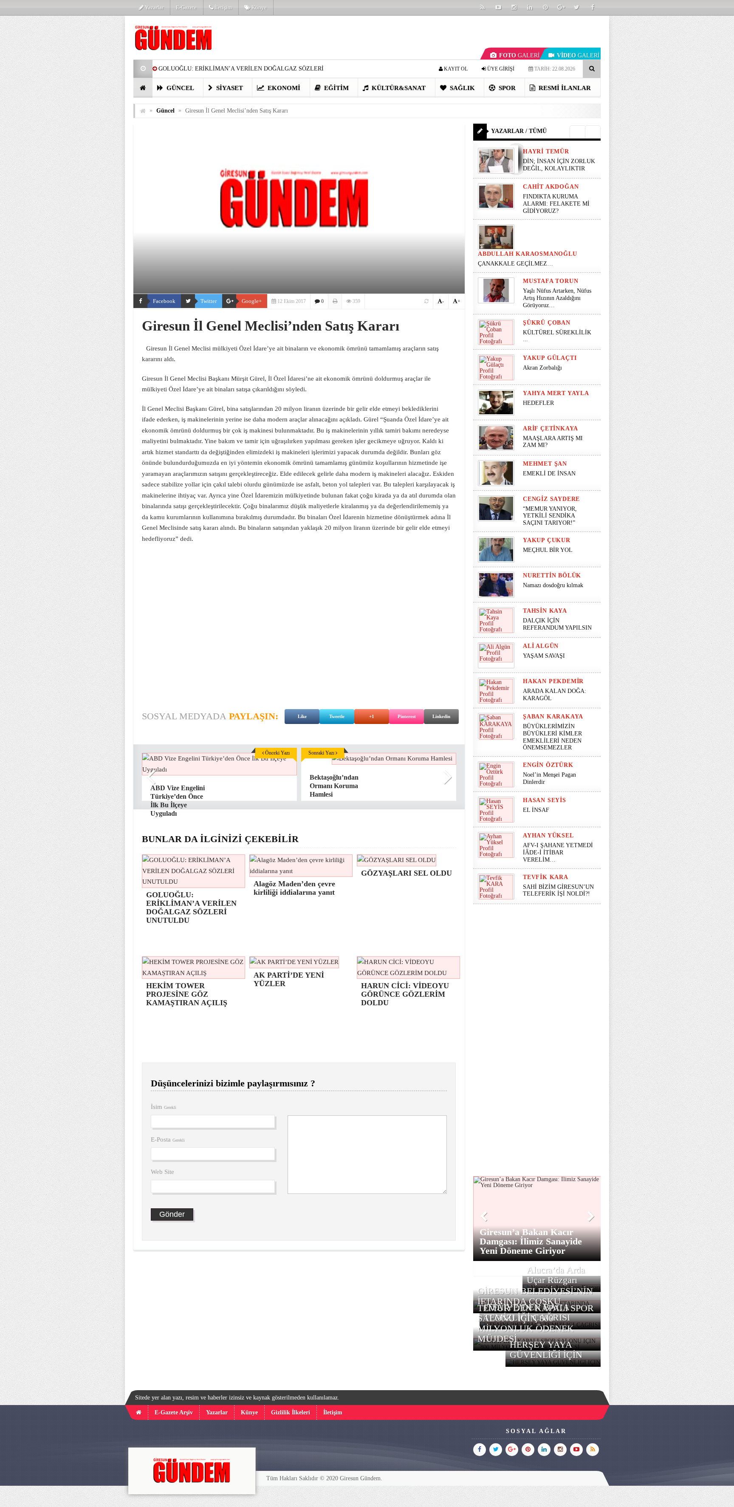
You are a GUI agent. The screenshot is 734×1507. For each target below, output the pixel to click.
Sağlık (461, 88)
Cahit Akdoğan (551, 187)
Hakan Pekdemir (553, 681)
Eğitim (335, 88)
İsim (163, 1106)
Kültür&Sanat (398, 88)
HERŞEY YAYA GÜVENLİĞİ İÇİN (546, 1349)
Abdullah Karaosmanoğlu (527, 254)
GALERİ (519, 55)
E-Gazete (186, 7)
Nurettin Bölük (552, 575)
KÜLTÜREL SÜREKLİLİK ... (557, 336)
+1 (371, 716)
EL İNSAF (536, 810)
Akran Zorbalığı (542, 368)
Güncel (179, 88)
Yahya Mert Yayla (556, 393)
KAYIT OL (455, 69)
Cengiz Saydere (551, 499)
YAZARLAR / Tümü (519, 131)
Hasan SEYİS (544, 800)
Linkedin (441, 716)
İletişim (222, 7)
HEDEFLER (538, 403)
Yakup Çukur (546, 540)
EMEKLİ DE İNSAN (549, 473)
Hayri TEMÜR (546, 151)
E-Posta (168, 1139)
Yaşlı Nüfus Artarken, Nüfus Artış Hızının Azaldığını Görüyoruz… (557, 298)
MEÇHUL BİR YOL (548, 550)
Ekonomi (283, 88)
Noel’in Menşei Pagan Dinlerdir (549, 778)
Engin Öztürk (548, 765)
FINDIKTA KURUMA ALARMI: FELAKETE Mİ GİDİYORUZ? (556, 203)
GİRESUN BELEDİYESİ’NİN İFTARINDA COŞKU (535, 1296)
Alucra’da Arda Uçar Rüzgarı (556, 1274)
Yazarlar (154, 7)
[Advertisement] (90, 142)
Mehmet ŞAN (545, 464)
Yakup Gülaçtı (549, 358)
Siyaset (229, 88)
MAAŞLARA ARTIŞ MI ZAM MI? (553, 442)
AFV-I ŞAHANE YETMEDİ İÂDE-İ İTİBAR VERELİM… (558, 852)
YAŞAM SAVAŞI (544, 656)
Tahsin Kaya (545, 611)
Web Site (162, 1171)
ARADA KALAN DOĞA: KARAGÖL (554, 694)
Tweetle (336, 716)
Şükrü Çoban (546, 322)
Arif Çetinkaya (550, 428)
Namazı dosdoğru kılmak (553, 585)
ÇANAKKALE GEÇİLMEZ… (516, 263)
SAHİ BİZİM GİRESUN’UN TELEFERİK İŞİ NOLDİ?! (558, 890)
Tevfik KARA (545, 877)
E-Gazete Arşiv (174, 1412)
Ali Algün (541, 646)
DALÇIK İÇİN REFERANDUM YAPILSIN (557, 624)
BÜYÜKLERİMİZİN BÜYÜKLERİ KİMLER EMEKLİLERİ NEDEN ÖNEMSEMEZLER (552, 737)
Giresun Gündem (360, 1478)
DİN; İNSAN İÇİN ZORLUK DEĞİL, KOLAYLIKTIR (559, 165)
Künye (258, 7)
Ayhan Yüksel (548, 835)
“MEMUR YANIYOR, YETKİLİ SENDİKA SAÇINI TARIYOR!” (550, 516)
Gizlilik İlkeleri (290, 1412)
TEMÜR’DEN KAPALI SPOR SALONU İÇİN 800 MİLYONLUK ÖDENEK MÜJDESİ (535, 1323)
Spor (506, 88)
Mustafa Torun (550, 281)
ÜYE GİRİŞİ (500, 69)
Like (302, 716)
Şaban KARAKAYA (553, 716)
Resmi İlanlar (564, 88)
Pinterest (407, 716)
